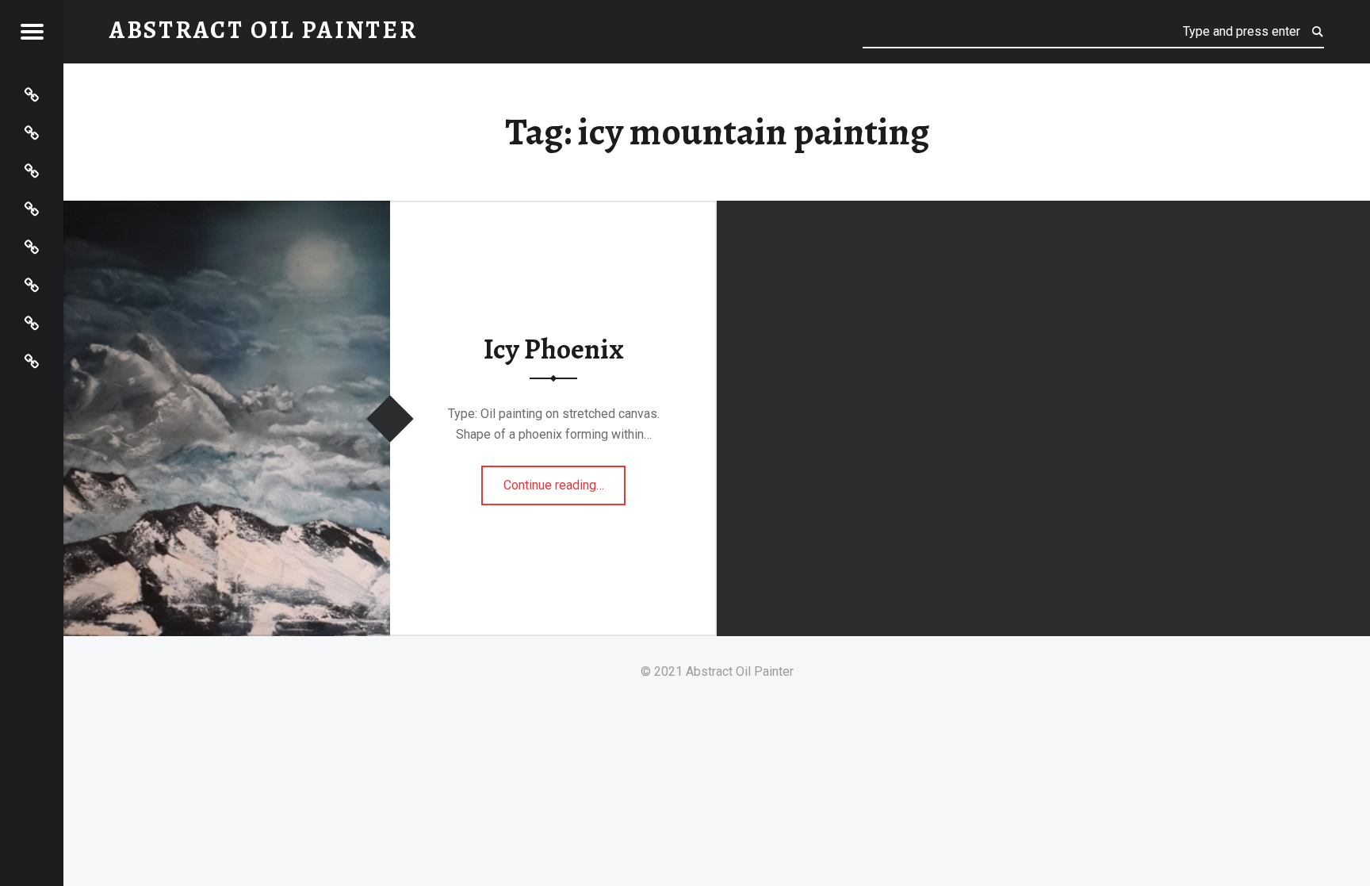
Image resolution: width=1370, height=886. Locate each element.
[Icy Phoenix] (226, 210)
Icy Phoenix (554, 349)
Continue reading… (564, 480)
